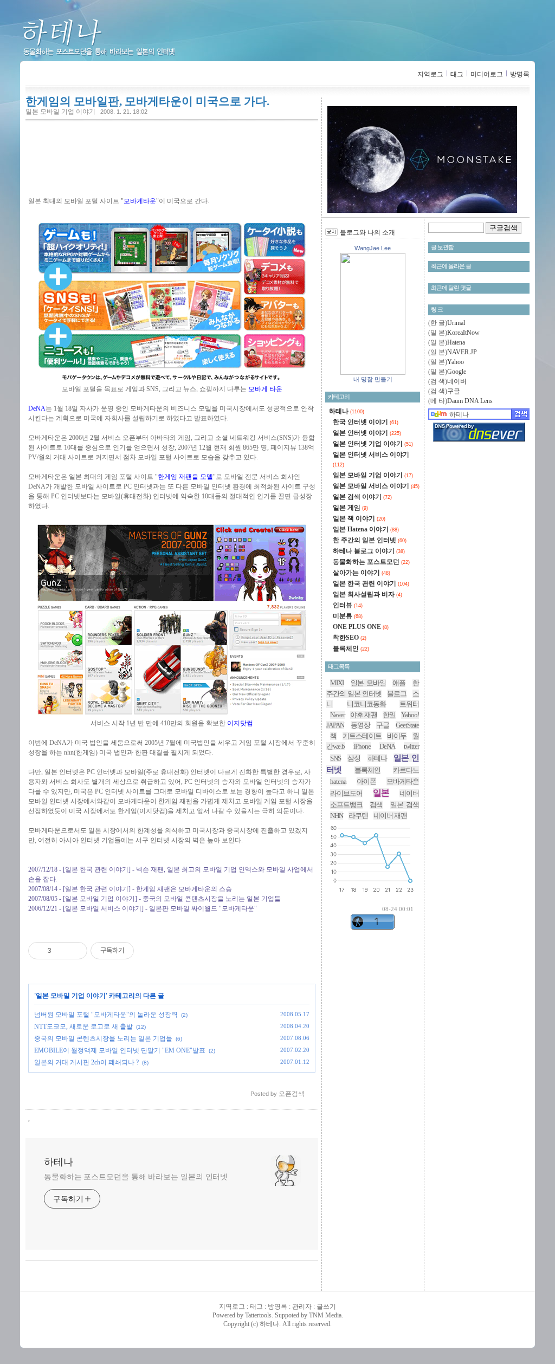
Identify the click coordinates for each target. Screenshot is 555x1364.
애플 (398, 683)
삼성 (353, 758)
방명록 (520, 74)
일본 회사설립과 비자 (367, 594)
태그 (456, 74)
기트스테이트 (362, 736)
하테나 (117, 38)
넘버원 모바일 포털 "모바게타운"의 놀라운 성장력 (106, 1014)
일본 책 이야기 (359, 518)
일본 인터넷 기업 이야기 (373, 443)
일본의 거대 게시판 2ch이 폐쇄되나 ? (86, 1062)
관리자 (302, 1306)
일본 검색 (404, 805)
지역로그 (430, 74)
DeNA (387, 746)
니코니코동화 (366, 704)
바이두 (396, 736)
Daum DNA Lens (470, 401)
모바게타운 (402, 781)
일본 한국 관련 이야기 (371, 583)
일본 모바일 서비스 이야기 (376, 486)
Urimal (456, 323)
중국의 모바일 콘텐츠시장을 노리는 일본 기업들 (103, 1038)
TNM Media (325, 1315)
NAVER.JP (462, 352)
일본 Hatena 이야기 (366, 529)
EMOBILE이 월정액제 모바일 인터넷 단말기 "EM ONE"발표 (119, 1050)
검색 (376, 805)
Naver (337, 715)
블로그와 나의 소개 (367, 232)
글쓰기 (326, 1306)
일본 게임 (350, 507)
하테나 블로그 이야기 (369, 551)
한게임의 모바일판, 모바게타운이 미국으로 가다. (147, 101)
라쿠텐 (358, 815)
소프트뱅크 (346, 805)
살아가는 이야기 (361, 572)
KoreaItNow (463, 332)
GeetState (407, 725)
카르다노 (406, 770)
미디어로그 (486, 74)
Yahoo (455, 362)
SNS (335, 758)
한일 (389, 715)
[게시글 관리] (75, 951)
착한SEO (349, 637)
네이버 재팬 (390, 815)
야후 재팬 (363, 715)
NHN (336, 815)
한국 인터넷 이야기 (365, 422)
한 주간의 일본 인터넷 (369, 540)
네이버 (457, 381)
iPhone (362, 746)
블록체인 (351, 648)
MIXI (337, 683)
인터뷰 (348, 605)
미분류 (348, 616)
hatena (338, 781)
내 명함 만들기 (372, 379)
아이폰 (366, 781)
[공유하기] (61, 951)
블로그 (396, 694)
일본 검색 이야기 (362, 497)
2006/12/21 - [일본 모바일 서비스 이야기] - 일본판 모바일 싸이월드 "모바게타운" (142, 908)
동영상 (360, 725)
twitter (411, 746)
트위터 (409, 704)
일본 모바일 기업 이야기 (60, 111)
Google (456, 371)
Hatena (456, 342)
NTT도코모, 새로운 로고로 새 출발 (83, 1026)
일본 (381, 792)
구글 (453, 391)
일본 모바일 (368, 683)
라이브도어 (346, 793)
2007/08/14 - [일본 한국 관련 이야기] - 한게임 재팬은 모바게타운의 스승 (130, 889)
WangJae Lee (372, 248)
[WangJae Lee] (372, 372)
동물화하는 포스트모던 (371, 562)
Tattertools (258, 1315)
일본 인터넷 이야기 (367, 433)
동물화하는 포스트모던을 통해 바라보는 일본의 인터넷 (136, 1177)
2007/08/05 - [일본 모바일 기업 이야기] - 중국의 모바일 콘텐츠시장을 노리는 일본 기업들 (154, 898)
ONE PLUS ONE (361, 627)
